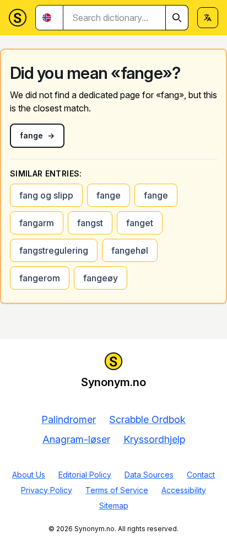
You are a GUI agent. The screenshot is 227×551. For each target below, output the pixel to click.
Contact (201, 474)
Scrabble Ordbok (147, 419)
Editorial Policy (84, 474)
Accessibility (183, 490)
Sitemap (113, 505)
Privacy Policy (46, 490)
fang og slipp (46, 195)
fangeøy (100, 277)
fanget (139, 222)
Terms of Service (116, 490)
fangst (90, 222)
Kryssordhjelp (154, 439)
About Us (28, 474)
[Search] (176, 17)
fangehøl (129, 250)
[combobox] (125, 17)
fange (108, 195)
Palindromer (68, 419)
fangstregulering (53, 250)
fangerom (39, 277)
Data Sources (149, 474)
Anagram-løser (76, 439)
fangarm (36, 222)
